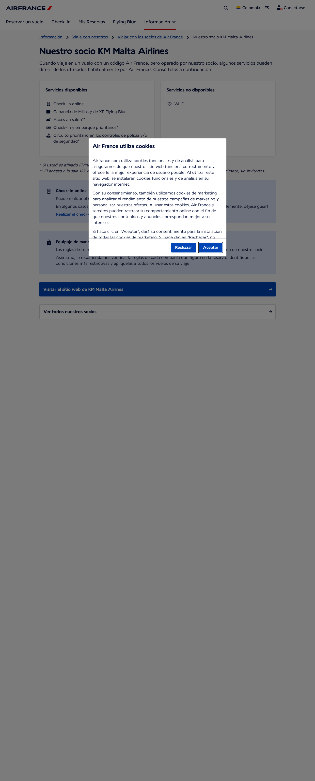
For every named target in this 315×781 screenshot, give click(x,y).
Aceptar (210, 247)
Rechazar (183, 247)
